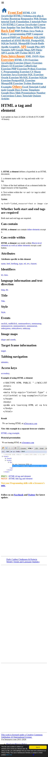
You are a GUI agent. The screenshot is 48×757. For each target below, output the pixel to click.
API (23, 46)
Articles (5, 98)
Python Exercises (37, 68)
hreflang (14, 264)
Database (27, 37)
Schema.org (29, 15)
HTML (27, 12)
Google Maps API (25, 49)
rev (28, 264)
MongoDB (24, 43)
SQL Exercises (35, 74)
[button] (24, 3)
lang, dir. (4, 290)
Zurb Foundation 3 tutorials (25, 21)
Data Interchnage (13, 56)
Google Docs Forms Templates (23, 89)
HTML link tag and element (20, 478)
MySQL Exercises (29, 77)
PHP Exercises (19, 68)
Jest (23, 27)
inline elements (33, 229)
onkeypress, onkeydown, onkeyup (15, 328)
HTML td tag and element (19, 476)
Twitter (31, 495)
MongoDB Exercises (12, 83)
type (21, 264)
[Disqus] (24, 697)
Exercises (7, 59)
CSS (33, 12)
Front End (15, 12)
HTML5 (18, 15)
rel (25, 264)
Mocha (29, 27)
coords (13, 340)
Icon (3, 27)
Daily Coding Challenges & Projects (21, 559)
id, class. (4, 275)
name (3, 264)
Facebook (18, 495)
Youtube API (8, 49)
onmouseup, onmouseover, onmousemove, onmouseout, (21, 324)
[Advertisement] (24, 144)
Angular (11, 27)
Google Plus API (36, 46)
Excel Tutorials (30, 86)
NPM (36, 27)
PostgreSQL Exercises (23, 80)
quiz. (3, 485)
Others (17, 86)
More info (9, 755)
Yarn (42, 27)
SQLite (5, 43)
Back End (7, 30)
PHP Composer (34, 34)
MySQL (26, 40)
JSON (35, 56)
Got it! (38, 747)
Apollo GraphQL (10, 46)
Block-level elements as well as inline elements (21, 244)
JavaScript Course (35, 24)
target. (3, 351)
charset (33, 264)
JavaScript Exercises (12, 63)
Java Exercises (19, 74)
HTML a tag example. (10, 433)
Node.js (39, 30)
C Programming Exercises (15, 71)
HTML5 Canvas (15, 24)
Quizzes (37, 95)
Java (32, 30)
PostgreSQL (38, 40)
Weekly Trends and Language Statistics (22, 562)
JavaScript (7, 15)
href (8, 264)
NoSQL (13, 43)
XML (28, 56)
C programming (17, 34)
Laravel (5, 37)
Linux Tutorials (23, 95)
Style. (3, 312)
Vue (18, 27)
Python (25, 30)
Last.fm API (12, 52)
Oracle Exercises (10, 77)
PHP (17, 30)
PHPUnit (15, 37)
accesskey (5, 373)
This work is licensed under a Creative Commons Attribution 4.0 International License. (22, 736)
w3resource (6, 6)
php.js (40, 15)
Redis (41, 43)
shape (3, 340)
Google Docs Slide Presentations (18, 92)
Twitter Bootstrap (10, 18)
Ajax (42, 56)
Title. (3, 301)
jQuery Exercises (33, 63)
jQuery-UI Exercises (12, 65)
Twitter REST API (30, 52)
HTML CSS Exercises (26, 59)
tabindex (4, 362)
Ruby (4, 34)
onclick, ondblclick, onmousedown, (16, 323)
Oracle (33, 43)
